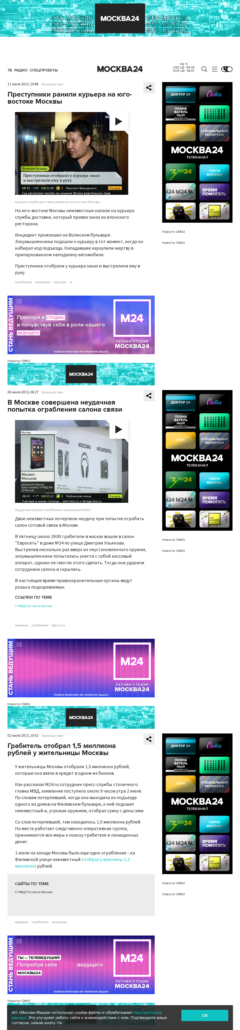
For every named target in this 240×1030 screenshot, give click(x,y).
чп (70, 282)
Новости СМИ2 (19, 361)
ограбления (23, 282)
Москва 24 (120, 69)
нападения (42, 282)
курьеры (59, 282)
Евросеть (58, 625)
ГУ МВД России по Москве (33, 606)
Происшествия (52, 84)
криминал (22, 625)
